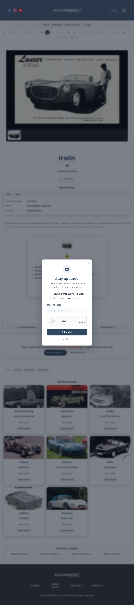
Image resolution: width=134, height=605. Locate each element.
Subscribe (67, 332)
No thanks (67, 339)
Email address (54, 305)
